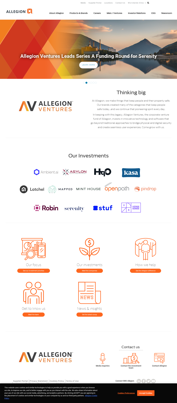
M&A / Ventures (114, 13)
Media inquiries (103, 366)
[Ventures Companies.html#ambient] (46, 172)
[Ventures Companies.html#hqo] (103, 172)
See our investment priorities (33, 271)
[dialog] (88, 393)
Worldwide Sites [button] (136, 3)
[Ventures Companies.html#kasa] (131, 172)
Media (83, 3)
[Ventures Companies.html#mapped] (60, 189)
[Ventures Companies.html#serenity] (74, 209)
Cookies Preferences (126, 393)
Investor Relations (137, 13)
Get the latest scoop (89, 315)
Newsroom (166, 13)
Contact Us (120, 3)
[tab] (6, 76)
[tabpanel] (88, 49)
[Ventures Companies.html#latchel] (32, 189)
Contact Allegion (159, 366)
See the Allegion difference (145, 271)
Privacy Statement (39, 381)
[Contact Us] (159, 358)
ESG (153, 13)
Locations (108, 3)
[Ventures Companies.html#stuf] (103, 207)
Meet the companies (89, 271)
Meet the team (33, 315)
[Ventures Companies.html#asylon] (74, 172)
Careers (97, 13)
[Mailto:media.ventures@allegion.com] (103, 358)
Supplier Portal (94, 3)
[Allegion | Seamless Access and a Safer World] (20, 14)
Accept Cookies (145, 393)
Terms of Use (72, 381)
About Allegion (56, 13)
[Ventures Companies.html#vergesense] (131, 207)
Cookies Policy (57, 381)
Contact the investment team (131, 367)
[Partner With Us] (131, 358)
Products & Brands (79, 13)
